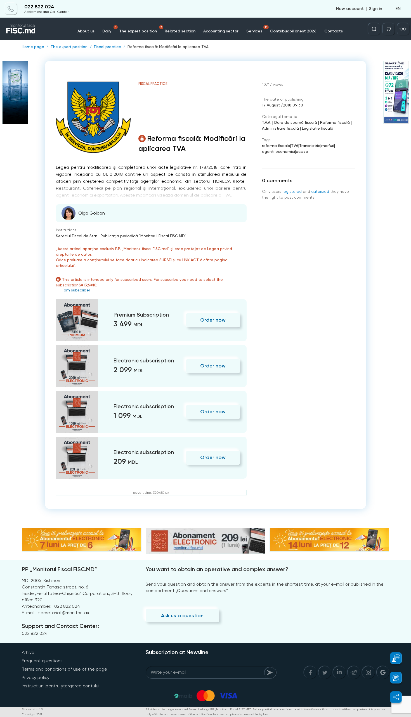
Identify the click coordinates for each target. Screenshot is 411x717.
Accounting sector (220, 31)
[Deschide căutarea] (374, 29)
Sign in (375, 8)
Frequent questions (42, 660)
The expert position (140, 30)
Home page (33, 47)
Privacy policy (35, 677)
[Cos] (389, 29)
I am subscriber (76, 290)
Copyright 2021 (32, 714)
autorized (320, 191)
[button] (393, 658)
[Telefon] (11, 9)
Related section (180, 31)
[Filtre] (403, 29)
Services (256, 30)
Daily (109, 30)
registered (292, 191)
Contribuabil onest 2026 (293, 31)
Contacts (333, 31)
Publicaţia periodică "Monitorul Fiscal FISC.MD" (143, 236)
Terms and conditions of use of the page (64, 669)
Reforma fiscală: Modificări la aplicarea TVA (168, 47)
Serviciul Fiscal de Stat (77, 236)
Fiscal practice (107, 47)
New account (350, 8)
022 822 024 (39, 7)
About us (86, 31)
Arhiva (28, 652)
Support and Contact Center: (60, 626)
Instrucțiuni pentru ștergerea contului (60, 685)
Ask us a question (182, 615)
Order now (213, 320)
